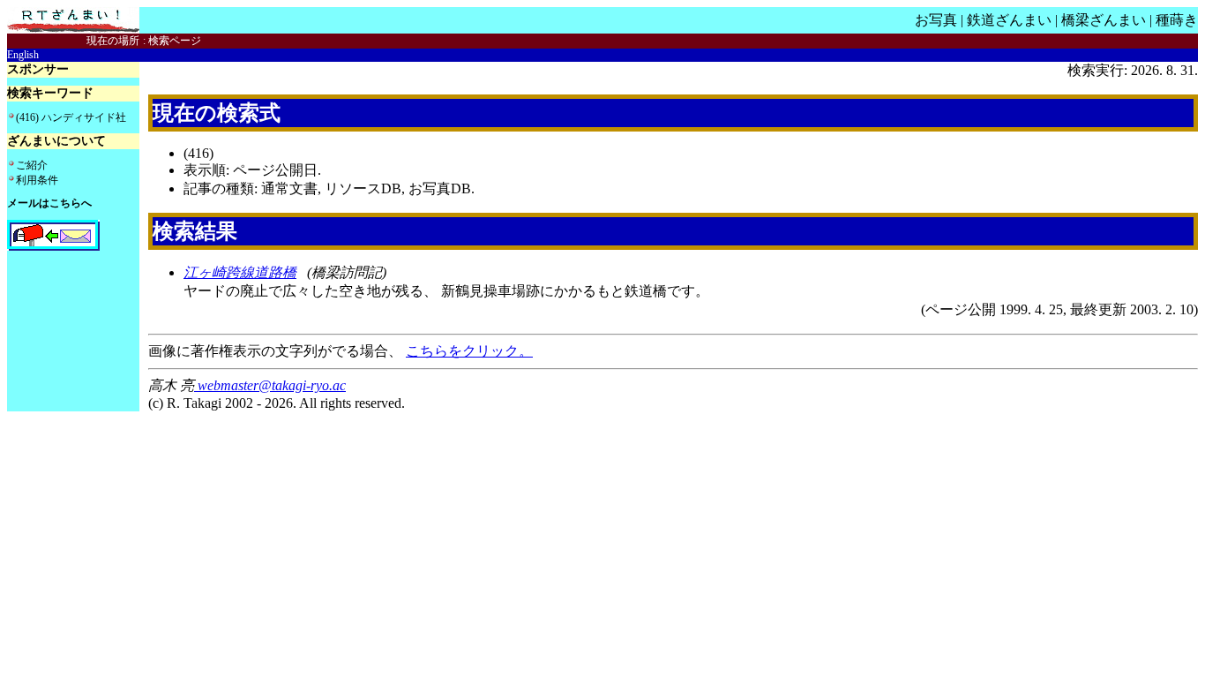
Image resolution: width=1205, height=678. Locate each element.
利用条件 (37, 180)
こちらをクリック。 (469, 350)
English (23, 55)
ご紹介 (32, 165)
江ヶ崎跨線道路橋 (239, 272)
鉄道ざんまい (1009, 19)
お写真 (936, 19)
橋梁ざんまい (1103, 19)
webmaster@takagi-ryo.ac (270, 385)
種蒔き (1177, 19)
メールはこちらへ (49, 203)
